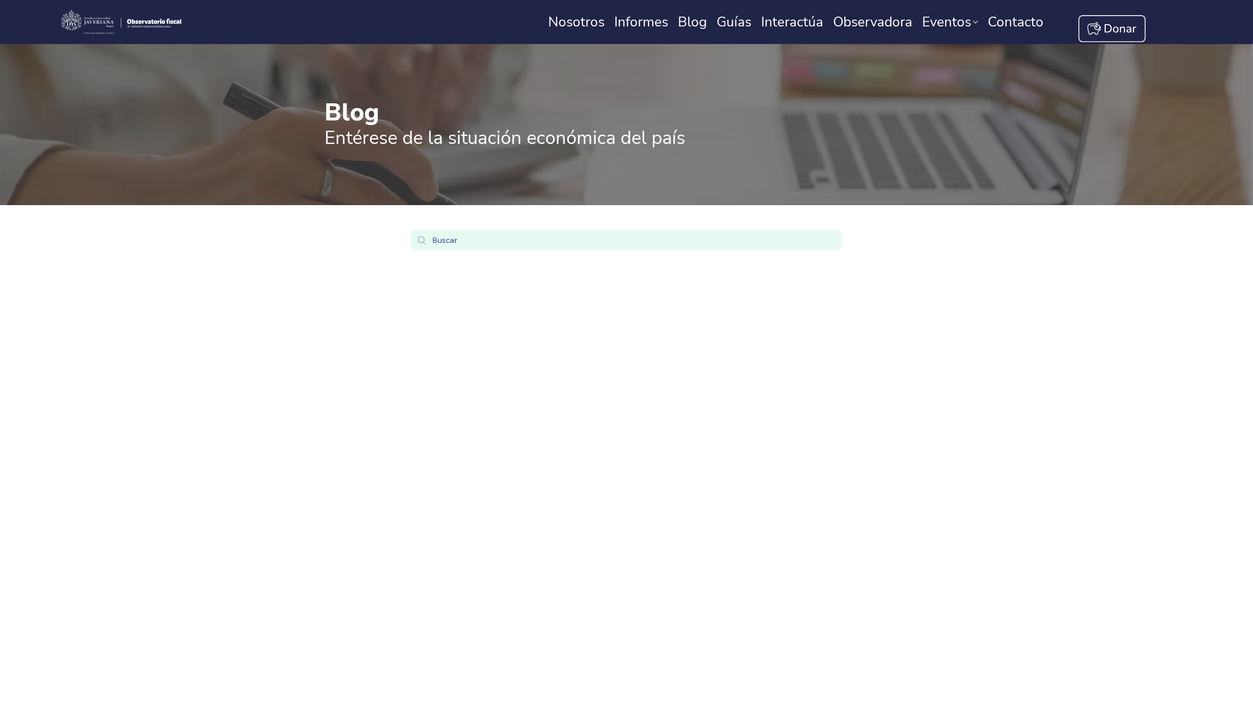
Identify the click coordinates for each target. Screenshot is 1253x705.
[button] (1016, 22)
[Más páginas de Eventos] (975, 22)
